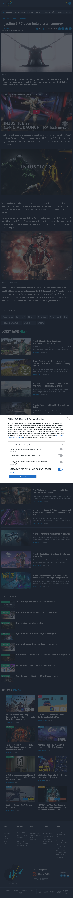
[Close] (69, 419)
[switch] (60, 449)
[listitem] (36, 445)
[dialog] (36, 449)
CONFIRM (22, 476)
